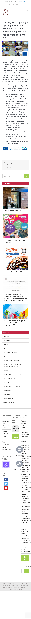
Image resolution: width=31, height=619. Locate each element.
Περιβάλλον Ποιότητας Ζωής (12, 374)
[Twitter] (6, 484)
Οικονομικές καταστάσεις (11, 360)
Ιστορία (5, 344)
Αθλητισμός (7, 336)
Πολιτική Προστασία (9, 378)
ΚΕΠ (4, 348)
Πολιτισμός (6, 382)
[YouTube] (6, 488)
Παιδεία (5, 370)
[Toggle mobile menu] (28, 10)
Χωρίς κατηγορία (8, 402)
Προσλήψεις (7, 390)
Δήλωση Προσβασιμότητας (10, 587)
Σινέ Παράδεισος (8, 398)
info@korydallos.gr (22, 1)
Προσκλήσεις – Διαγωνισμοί (11, 386)
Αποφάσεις (6, 340)
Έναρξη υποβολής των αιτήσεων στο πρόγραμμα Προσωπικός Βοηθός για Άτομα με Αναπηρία (25, 431)
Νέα (13, 154)
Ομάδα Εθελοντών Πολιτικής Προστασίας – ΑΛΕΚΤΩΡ (12, 365)
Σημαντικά (6, 394)
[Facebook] (6, 479)
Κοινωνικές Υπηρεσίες (10, 352)
